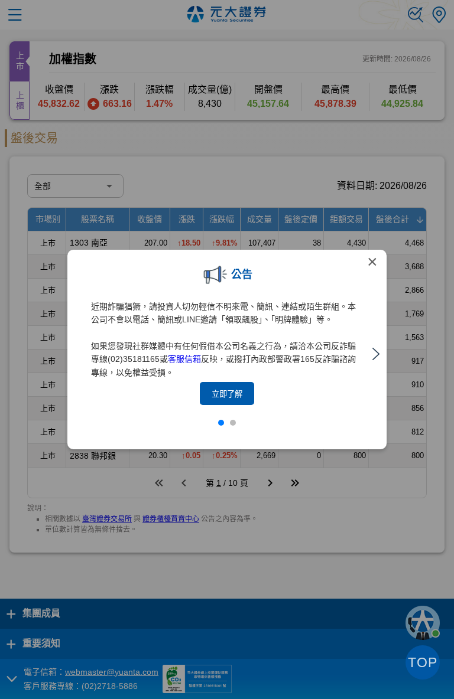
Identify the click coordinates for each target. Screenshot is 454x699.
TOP (422, 662)
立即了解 (227, 394)
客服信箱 (184, 359)
